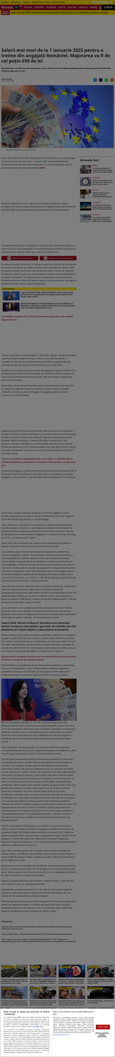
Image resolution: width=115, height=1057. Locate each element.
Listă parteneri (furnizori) (61, 1035)
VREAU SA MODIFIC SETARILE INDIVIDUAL (102, 1034)
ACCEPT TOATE (103, 1027)
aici (40, 1043)
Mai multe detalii (38, 1026)
